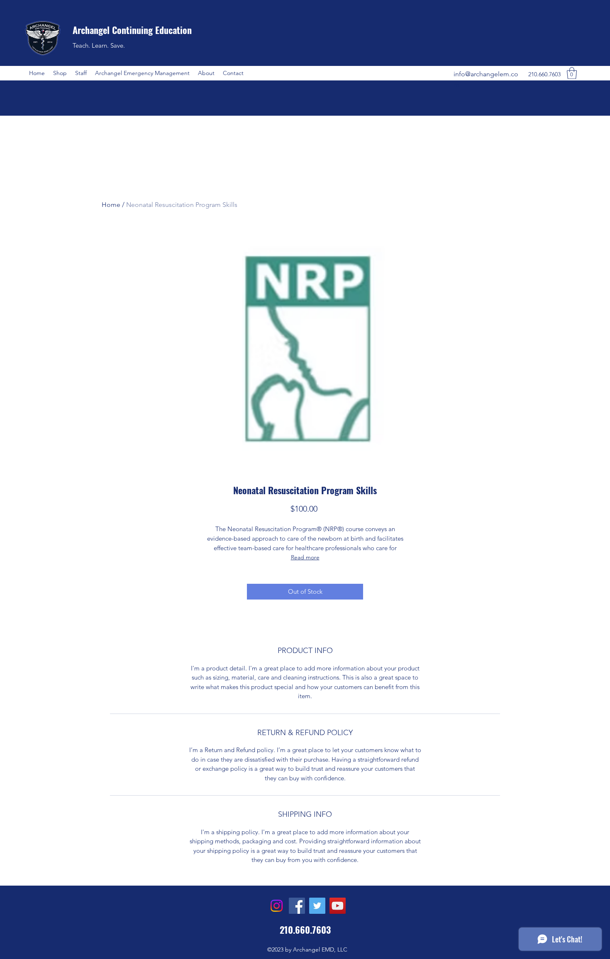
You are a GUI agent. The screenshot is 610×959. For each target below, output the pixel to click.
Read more (305, 557)
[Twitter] (317, 906)
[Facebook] (297, 906)
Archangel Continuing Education (132, 29)
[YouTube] (337, 906)
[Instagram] (276, 906)
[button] (60, 73)
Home (111, 205)
